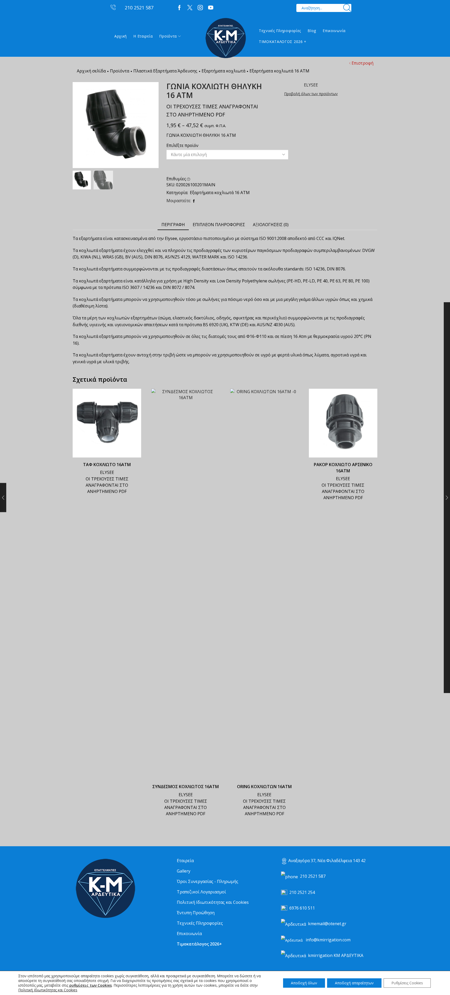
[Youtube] (210, 8)
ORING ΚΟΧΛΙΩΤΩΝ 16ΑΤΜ (264, 786)
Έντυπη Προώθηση (196, 913)
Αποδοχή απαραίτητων (354, 982)
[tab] (173, 224)
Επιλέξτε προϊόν (182, 145)
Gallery (183, 871)
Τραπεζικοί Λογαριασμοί (201, 892)
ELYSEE (107, 472)
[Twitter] (189, 8)
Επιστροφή (362, 63)
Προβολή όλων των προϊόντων (311, 93)
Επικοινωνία (334, 30)
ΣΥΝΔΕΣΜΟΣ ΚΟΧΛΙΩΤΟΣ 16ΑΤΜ (185, 786)
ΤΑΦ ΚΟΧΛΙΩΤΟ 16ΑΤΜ (107, 464)
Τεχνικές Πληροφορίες (280, 30)
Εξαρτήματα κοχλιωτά (223, 71)
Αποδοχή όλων (304, 982)
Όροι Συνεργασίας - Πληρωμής (207, 881)
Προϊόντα (168, 36)
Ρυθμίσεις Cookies (407, 982)
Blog (312, 30)
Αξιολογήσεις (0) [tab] (271, 224)
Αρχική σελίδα (91, 71)
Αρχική (120, 36)
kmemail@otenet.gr (327, 923)
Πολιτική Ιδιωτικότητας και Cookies (213, 902)
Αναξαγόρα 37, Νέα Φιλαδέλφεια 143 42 (327, 860)
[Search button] (347, 8)
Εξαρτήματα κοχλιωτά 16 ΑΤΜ (279, 71)
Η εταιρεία (143, 36)
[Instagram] (200, 8)
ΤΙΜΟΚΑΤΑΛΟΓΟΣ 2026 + (283, 41)
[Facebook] (179, 8)
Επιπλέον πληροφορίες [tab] (219, 224)
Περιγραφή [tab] (173, 224)
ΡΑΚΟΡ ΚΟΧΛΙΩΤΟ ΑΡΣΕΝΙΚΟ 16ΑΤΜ (343, 468)
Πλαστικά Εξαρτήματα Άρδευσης (165, 71)
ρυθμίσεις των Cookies (90, 985)
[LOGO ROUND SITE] (105, 888)
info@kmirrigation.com (328, 940)
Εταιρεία (185, 860)
